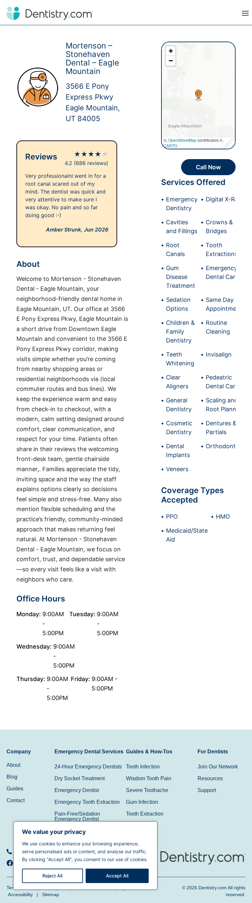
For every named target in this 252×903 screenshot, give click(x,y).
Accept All (117, 875)
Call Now (208, 167)
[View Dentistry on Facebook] (11, 863)
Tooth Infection (143, 766)
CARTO (170, 145)
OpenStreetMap (182, 140)
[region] (85, 855)
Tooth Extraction (144, 814)
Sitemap (50, 894)
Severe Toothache (147, 790)
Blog (12, 777)
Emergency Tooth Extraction (87, 802)
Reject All (52, 875)
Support (207, 790)
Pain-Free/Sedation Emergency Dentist (77, 816)
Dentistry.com (213, 887)
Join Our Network (218, 766)
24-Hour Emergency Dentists (88, 766)
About (13, 765)
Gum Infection (142, 802)
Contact (16, 800)
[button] (189, 15)
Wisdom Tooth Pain (148, 778)
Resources (210, 778)
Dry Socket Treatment (79, 778)
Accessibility (20, 894)
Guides (15, 788)
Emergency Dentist (76, 790)
